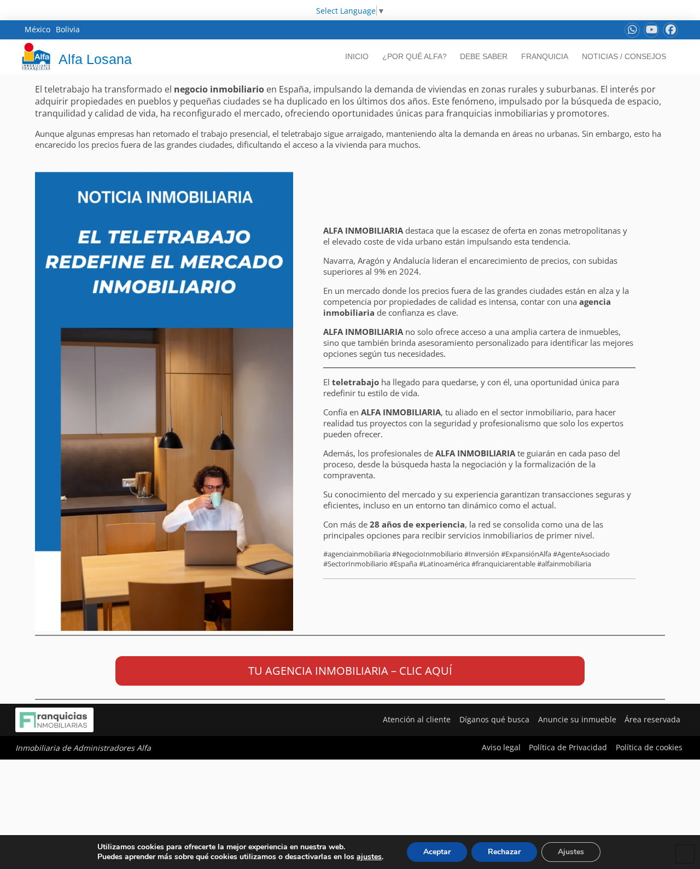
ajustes (369, 857)
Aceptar (437, 852)
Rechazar (504, 852)
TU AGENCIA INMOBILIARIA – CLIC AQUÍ (350, 670)
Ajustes (571, 852)
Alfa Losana (95, 59)
